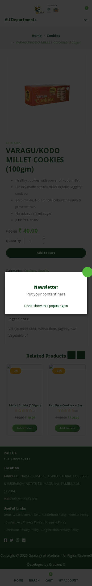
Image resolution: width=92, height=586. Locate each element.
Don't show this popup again (46, 306)
